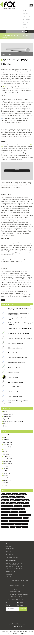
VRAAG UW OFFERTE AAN (17, 585)
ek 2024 (26, 500)
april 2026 (6, 437)
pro (20, 518)
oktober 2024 (7, 461)
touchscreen (5, 526)
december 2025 (7, 442)
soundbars (18, 523)
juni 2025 (5, 449)
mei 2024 (6, 468)
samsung (4, 520)
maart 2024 (6, 473)
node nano (5, 515)
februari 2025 (7, 454)
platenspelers (5, 518)
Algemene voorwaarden (12, 557)
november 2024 (8, 459)
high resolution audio (7, 506)
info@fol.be (8, 551)
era (3, 503)
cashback (4, 497)
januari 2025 (6, 456)
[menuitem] (31, 5)
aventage (15, 494)
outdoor (22, 515)
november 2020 (8, 478)
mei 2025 (6, 451)
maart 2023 (6, 475)
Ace (3, 494)
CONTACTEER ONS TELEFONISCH (19, 580)
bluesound (23, 494)
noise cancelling (14, 515)
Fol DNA (25, 14)
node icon (22, 512)
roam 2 (26, 518)
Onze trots (27, 16)
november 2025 (7, 444)
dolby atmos (19, 299)
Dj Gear (5, 426)
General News (7, 416)
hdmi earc (20, 503)
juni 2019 (5, 485)
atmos (9, 494)
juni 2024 (5, 466)
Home (24, 11)
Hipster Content (7, 419)
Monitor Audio (5, 512)
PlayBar (5, 87)
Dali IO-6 (11, 497)
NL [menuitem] (31, 5)
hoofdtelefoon (17, 506)
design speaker (20, 497)
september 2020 (8, 480)
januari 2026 (6, 439)
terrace (25, 523)
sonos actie (18, 520)
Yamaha (24, 526)
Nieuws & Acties (28, 19)
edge (12, 500)
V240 (18, 526)
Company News (8, 414)
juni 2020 (5, 483)
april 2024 (6, 471)
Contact (26, 22)
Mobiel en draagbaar (19, 509)
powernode (14, 518)
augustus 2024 (7, 463)
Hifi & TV (5, 423)
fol (8, 503)
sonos (11, 520)
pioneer (28, 515)
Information (26, 506)
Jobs (24, 25)
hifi (26, 503)
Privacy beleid (9, 574)
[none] (31, 5)
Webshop (26, 28)
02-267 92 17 (9, 550)
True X (13, 526)
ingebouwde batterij (7, 509)
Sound (4, 523)
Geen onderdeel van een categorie (13, 421)
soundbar (13, 299)
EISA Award (19, 500)
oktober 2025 (7, 447)
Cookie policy (9, 576)
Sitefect (23, 633)
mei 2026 (6, 435)
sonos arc (8, 299)
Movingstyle (14, 512)
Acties (5, 411)
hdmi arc (13, 503)
